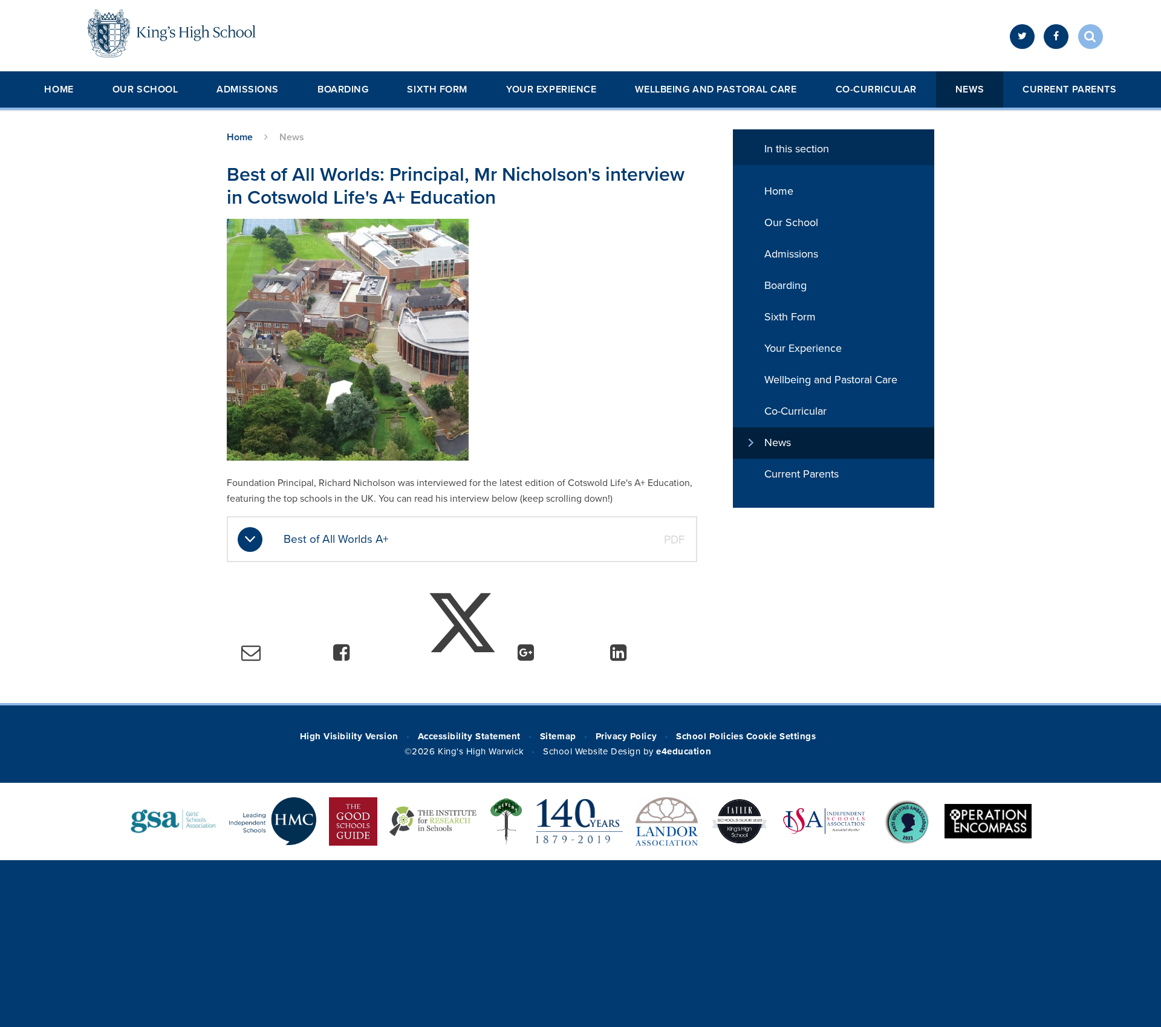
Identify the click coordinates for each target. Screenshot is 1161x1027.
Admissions (247, 89)
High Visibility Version (349, 736)
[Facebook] (1056, 36)
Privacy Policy (626, 736)
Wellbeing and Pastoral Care (715, 89)
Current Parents (1069, 89)
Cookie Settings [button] (781, 736)
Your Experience (551, 89)
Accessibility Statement (469, 736)
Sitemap (558, 736)
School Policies (709, 736)
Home (58, 89)
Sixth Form (437, 89)
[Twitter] (1022, 36)
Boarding (342, 89)
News (969, 89)
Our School (145, 89)
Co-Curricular (876, 89)
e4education (683, 751)
